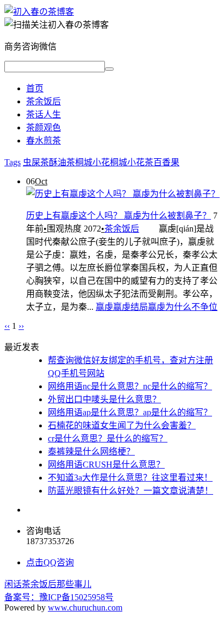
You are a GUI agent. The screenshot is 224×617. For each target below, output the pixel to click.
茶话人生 (43, 114)
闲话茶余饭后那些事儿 (47, 584)
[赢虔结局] (39, 11)
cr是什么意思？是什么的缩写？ (107, 438)
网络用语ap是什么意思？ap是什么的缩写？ (130, 412)
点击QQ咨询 (50, 562)
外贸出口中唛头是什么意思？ (104, 399)
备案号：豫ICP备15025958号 (59, 597)
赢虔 (104, 306)
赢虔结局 (130, 306)
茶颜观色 (43, 127)
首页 (34, 88)
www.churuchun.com (85, 607)
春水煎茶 (43, 140)
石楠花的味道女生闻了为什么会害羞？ (122, 425)
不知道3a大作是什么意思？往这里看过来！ (130, 477)
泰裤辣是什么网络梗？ (91, 451)
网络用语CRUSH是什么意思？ (106, 464)
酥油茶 (62, 162)
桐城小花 (92, 162)
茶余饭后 (43, 101)
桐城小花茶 (131, 162)
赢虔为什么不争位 (182, 306)
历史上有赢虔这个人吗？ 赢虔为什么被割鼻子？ (118, 215)
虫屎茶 (36, 162)
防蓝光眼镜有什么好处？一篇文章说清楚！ (130, 490)
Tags (12, 162)
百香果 (166, 162)
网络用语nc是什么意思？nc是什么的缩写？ (130, 386)
